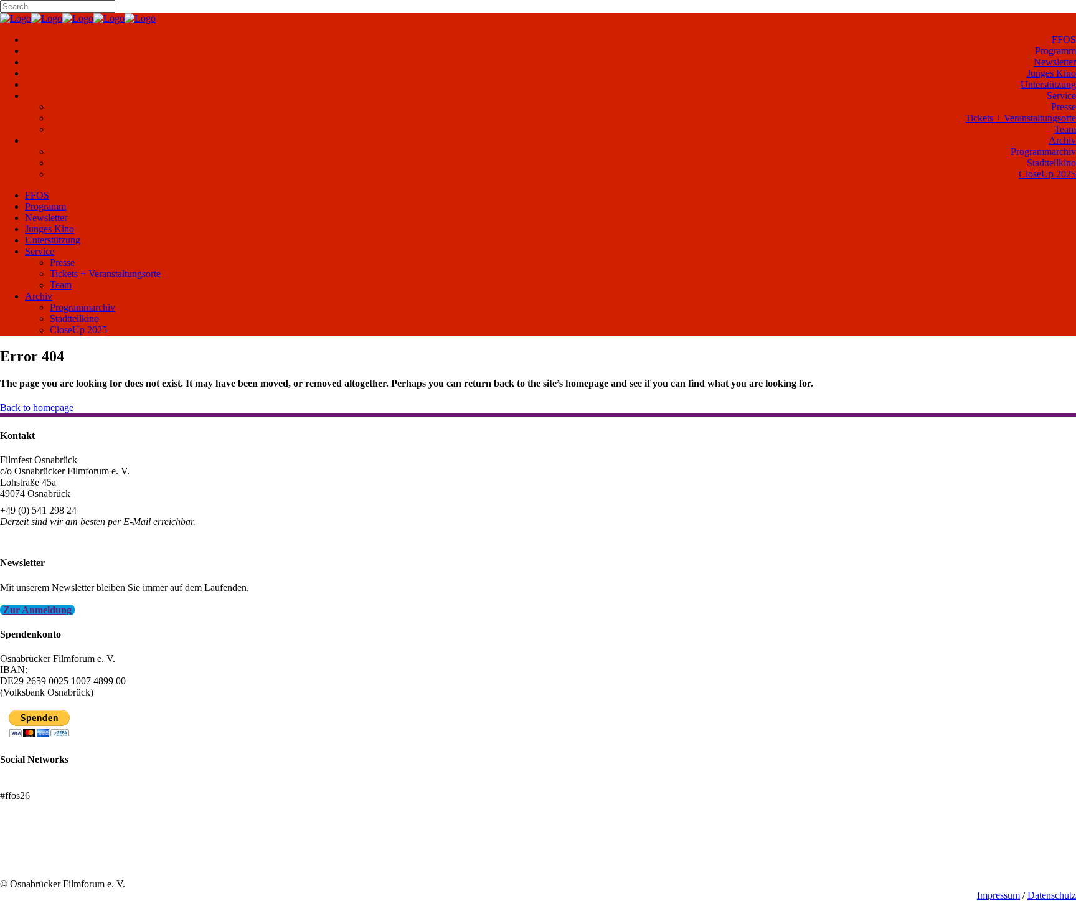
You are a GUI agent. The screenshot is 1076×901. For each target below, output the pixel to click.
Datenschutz (1051, 895)
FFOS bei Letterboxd (42, 784)
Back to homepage (36, 407)
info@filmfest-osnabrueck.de (57, 538)
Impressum (998, 895)
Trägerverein (25, 861)
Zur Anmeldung (37, 610)
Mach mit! (20, 850)
